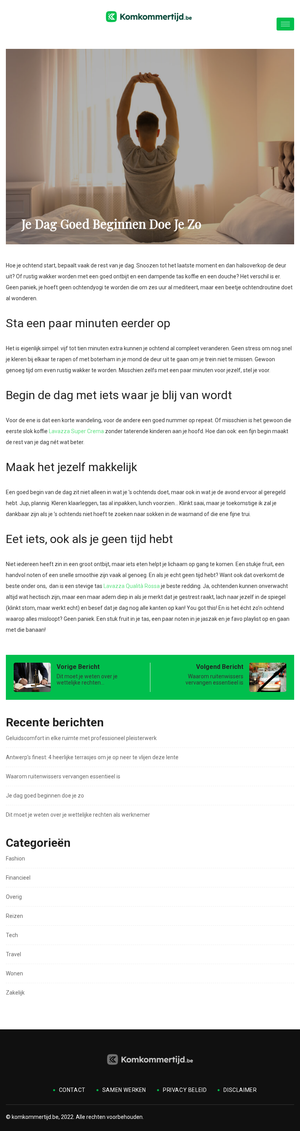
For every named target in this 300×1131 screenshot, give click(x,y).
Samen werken (124, 1090)
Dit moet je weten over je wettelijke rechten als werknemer (78, 815)
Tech (12, 935)
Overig (14, 897)
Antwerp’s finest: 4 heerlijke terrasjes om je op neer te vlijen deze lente (92, 757)
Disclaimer (240, 1090)
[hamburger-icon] (285, 24)
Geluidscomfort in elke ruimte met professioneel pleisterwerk (81, 738)
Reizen (14, 916)
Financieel (18, 878)
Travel (13, 954)
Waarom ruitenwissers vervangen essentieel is (63, 776)
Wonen (14, 973)
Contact (72, 1090)
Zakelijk (15, 992)
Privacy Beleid (185, 1090)
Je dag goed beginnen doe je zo (45, 795)
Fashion (15, 858)
